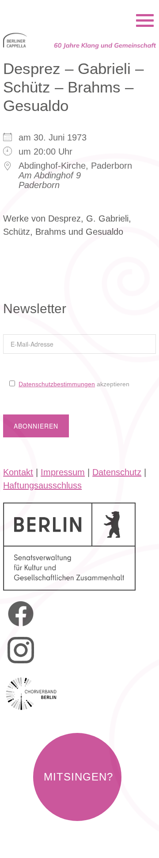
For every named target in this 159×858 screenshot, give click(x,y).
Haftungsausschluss (42, 485)
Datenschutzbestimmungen (57, 384)
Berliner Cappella (51, 8)
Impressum (63, 472)
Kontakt (18, 472)
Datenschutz (116, 472)
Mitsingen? (78, 777)
